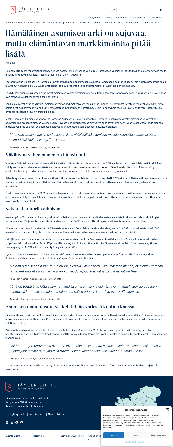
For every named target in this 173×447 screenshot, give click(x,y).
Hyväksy (114, 435)
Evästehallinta (130, 442)
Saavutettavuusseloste (72, 435)
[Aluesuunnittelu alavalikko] (45, 22)
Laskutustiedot (37, 414)
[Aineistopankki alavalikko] (160, 22)
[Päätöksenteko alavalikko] (121, 22)
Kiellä (136, 435)
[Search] (114, 10)
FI (161, 10)
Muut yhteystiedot (15, 414)
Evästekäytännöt (14, 435)
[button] (167, 410)
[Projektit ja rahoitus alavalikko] (101, 22)
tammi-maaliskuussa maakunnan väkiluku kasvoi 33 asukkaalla (89, 167)
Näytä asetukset (158, 435)
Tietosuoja (141, 442)
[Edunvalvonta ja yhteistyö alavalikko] (76, 22)
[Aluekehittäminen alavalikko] (24, 22)
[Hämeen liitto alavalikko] (140, 22)
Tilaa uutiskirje (56, 414)
